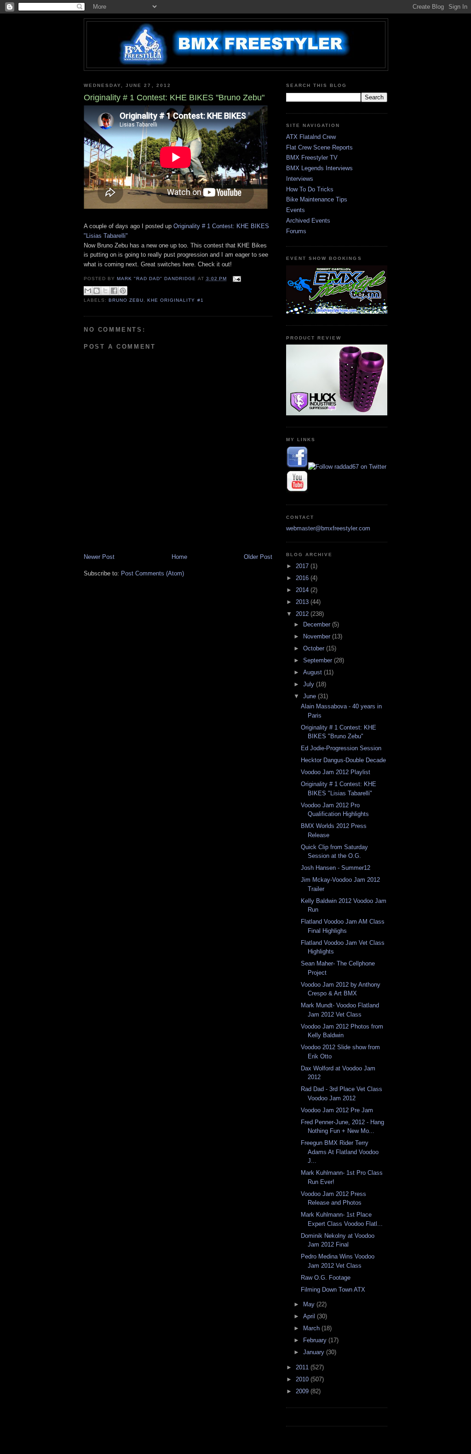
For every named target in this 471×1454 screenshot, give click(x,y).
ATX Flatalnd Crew (311, 136)
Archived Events (308, 220)
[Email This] (87, 290)
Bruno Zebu (126, 300)
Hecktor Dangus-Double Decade (343, 760)
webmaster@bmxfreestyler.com (328, 528)
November (317, 636)
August (313, 672)
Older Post (258, 556)
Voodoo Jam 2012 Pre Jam (337, 1110)
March (312, 1328)
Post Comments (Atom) (152, 573)
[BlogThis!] (96, 290)
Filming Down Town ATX (333, 1289)
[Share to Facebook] (114, 290)
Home (179, 556)
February (315, 1340)
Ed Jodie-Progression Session (341, 748)
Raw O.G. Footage (325, 1277)
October (314, 648)
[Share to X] (105, 290)
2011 (303, 1367)
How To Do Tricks (309, 189)
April (310, 1316)
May (309, 1304)
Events (295, 210)
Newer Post (99, 556)
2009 (303, 1391)
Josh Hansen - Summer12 (335, 867)
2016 (303, 578)
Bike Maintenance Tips (316, 199)
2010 (303, 1379)
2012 (303, 613)
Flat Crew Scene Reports (319, 147)
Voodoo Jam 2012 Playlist (335, 772)
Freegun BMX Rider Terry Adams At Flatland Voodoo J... (340, 1151)
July (309, 684)
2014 (303, 589)
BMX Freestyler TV (312, 157)
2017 (303, 566)
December (317, 624)
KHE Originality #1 (175, 300)
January (314, 1352)
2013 (303, 601)
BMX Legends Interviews (319, 168)
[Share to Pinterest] (122, 290)
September (318, 660)
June (310, 696)
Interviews (299, 178)
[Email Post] (236, 278)
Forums (296, 231)
